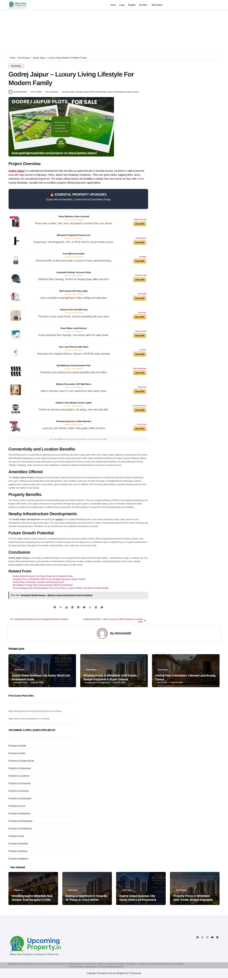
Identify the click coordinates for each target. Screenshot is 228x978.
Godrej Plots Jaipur (104, 92)
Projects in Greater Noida (21, 761)
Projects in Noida (17, 745)
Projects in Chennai (18, 791)
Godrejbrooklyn (20, 682)
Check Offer (139, 224)
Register (132, 5)
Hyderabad (72, 890)
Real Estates (16, 66)
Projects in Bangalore (19, 813)
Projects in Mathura (18, 858)
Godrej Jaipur (69, 92)
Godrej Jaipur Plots (85, 92)
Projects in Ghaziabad (19, 768)
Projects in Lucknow (18, 776)
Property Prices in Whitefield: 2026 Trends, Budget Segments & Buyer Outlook (49, 579)
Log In (122, 5)
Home (113, 5)
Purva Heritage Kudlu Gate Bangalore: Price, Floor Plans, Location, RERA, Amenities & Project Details (61, 588)
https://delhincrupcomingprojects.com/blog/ (28, 719)
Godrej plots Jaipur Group (127, 92)
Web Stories (157, 5)
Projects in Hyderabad (19, 798)
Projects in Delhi (16, 753)
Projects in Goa (16, 836)
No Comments (52, 92)
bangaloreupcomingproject (97, 682)
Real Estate (162, 682)
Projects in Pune (16, 806)
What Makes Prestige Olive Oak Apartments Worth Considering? (43, 585)
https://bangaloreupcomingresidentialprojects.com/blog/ (34, 711)
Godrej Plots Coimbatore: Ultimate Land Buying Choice (38, 582)
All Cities (143, 5)
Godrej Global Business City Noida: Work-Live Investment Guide (43, 576)
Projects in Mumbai (18, 843)
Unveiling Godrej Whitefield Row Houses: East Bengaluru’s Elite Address (32, 899)
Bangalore (19, 890)
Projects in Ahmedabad (20, 821)
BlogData (121, 973)
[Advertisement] (114, 29)
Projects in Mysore (18, 851)
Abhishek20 (123, 633)
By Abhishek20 (20, 92)
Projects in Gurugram (19, 783)
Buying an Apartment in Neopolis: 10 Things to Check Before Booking (87, 899)
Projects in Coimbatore (20, 828)
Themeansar (135, 973)
